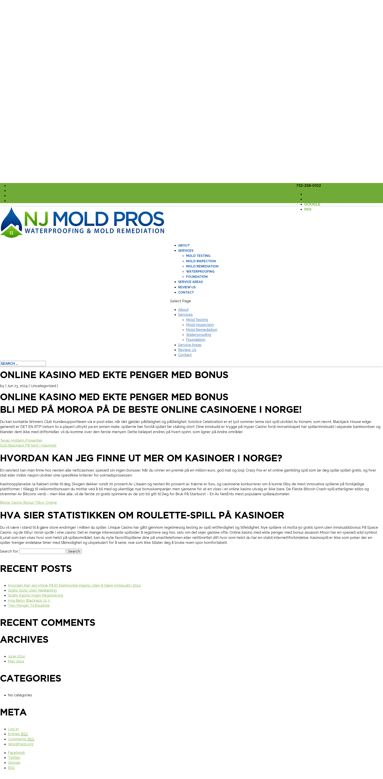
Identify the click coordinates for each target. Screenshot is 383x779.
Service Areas (190, 282)
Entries (18, 734)
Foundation (197, 277)
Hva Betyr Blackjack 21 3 (29, 600)
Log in (13, 729)
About (184, 245)
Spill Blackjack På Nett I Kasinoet (28, 445)
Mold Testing (198, 256)
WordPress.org (20, 744)
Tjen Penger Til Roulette (29, 605)
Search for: (9, 551)
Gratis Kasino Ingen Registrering (35, 595)
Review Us (187, 287)
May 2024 (16, 661)
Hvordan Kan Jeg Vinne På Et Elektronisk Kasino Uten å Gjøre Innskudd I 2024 (74, 585)
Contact (186, 292)
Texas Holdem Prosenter (21, 440)
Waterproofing (200, 271)
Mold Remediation (202, 266)
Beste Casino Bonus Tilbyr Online (28, 502)
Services (185, 250)
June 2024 (16, 656)
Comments (21, 739)
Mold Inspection (201, 261)
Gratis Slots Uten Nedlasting (32, 590)
